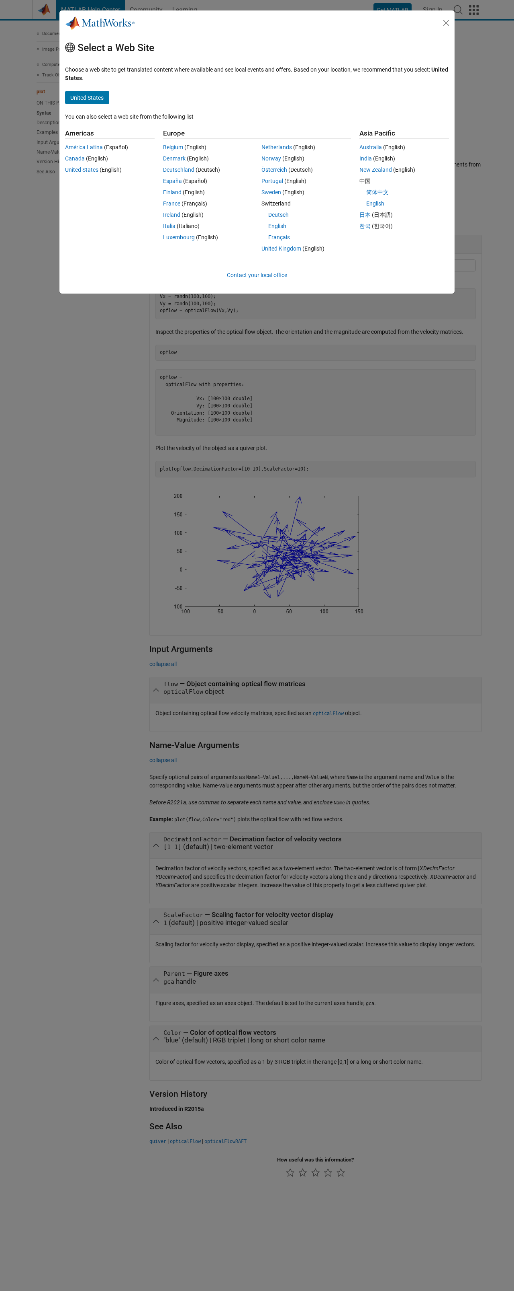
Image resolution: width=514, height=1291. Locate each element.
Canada (75, 158)
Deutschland (178, 170)
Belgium (173, 147)
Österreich (274, 170)
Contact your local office (257, 275)
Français (279, 237)
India (365, 158)
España (172, 181)
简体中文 (377, 192)
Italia (169, 226)
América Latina (84, 147)
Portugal (272, 181)
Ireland (171, 215)
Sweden (271, 192)
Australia (370, 147)
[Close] (446, 23)
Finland (172, 192)
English (277, 226)
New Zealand (375, 170)
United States (81, 170)
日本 (365, 215)
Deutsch (278, 215)
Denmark (174, 158)
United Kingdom (281, 248)
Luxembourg (179, 237)
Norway (271, 158)
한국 (365, 226)
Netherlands (276, 147)
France (171, 203)
